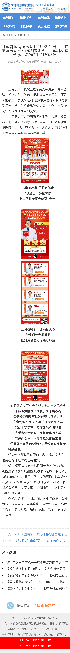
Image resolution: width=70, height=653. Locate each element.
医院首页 (9, 17)
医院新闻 (61, 17)
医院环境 (9, 26)
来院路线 (26, 26)
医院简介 (26, 17)
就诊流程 (44, 26)
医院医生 (44, 17)
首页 (5, 35)
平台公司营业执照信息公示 (35, 639)
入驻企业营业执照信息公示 (35, 645)
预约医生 (61, 26)
